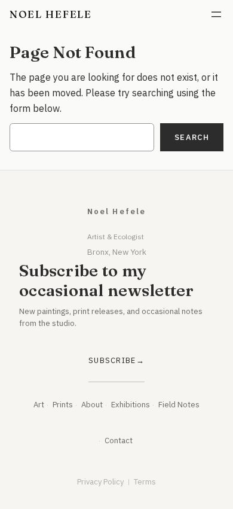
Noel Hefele (51, 14)
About (92, 405)
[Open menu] (216, 14)
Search (191, 137)
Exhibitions (130, 405)
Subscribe (112, 360)
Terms (145, 482)
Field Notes (179, 405)
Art (38, 405)
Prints (63, 405)
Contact (119, 440)
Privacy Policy (100, 482)
